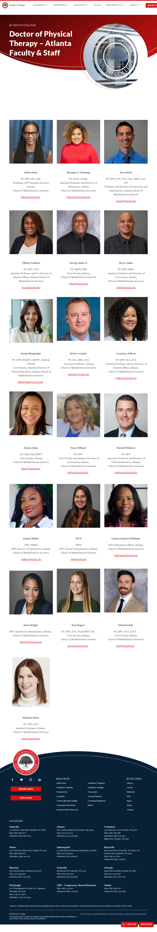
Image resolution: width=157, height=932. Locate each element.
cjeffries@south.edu (126, 378)
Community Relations (97, 801)
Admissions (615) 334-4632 (67, 876)
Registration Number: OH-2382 (116, 838)
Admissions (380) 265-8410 (115, 836)
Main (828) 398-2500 (17, 833)
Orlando (108, 867)
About (90, 805)
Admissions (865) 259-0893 (115, 891)
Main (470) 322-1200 (65, 833)
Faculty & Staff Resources (67, 809)
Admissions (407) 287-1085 (114, 876)
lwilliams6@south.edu (126, 555)
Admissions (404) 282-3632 (67, 836)
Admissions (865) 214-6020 (115, 859)
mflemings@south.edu (78, 197)
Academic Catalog (95, 787)
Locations (61, 796)
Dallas (12, 847)
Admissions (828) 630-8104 (20, 836)
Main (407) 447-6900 (112, 873)
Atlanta (61, 826)
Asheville (14, 826)
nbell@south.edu (125, 646)
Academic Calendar (65, 787)
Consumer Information (66, 805)
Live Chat (131, 924)
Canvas (130, 787)
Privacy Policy (85, 914)
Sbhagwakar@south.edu (30, 382)
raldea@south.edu (126, 287)
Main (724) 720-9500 (17, 894)
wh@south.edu (78, 559)
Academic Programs (96, 783)
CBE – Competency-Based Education (76, 885)
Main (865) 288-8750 (112, 888)
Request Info (25, 789)
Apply (129, 801)
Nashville (62, 867)
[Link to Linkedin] (39, 779)
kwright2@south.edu (31, 642)
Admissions (61, 783)
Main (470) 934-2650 (17, 873)
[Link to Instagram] (30, 779)
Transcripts (92, 792)
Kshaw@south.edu (30, 197)
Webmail (130, 792)
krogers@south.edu (78, 646)
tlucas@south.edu (31, 287)
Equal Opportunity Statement (136, 914)
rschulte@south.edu (78, 374)
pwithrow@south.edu (126, 472)
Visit (129, 796)
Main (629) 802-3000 (65, 873)
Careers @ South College (67, 801)
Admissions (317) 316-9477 (67, 856)
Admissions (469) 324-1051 (19, 856)
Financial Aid (62, 792)
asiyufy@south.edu (126, 201)
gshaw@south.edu (78, 283)
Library (130, 783)
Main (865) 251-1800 (112, 856)
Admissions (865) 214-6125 (67, 891)
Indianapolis (63, 847)
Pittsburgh (15, 885)
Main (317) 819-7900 (65, 853)
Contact (130, 809)
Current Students (95, 796)
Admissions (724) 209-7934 (20, 897)
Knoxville (109, 847)
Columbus (109, 826)
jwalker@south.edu (31, 559)
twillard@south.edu (77, 472)
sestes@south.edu (30, 738)
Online (97, 5)
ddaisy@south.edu (30, 468)
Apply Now (26, 798)
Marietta (14, 867)
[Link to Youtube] (21, 779)
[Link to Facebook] (12, 779)
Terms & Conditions (117, 914)
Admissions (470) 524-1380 (19, 876)
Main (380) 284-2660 (112, 833)
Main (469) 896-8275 (17, 853)
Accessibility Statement (100, 914)
